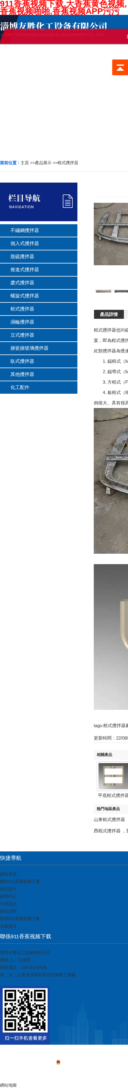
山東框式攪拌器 (109, 819)
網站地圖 (64, 1071)
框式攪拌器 (67, 162)
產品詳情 (109, 314)
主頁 (25, 162)
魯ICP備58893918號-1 (81, 1063)
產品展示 (43, 162)
